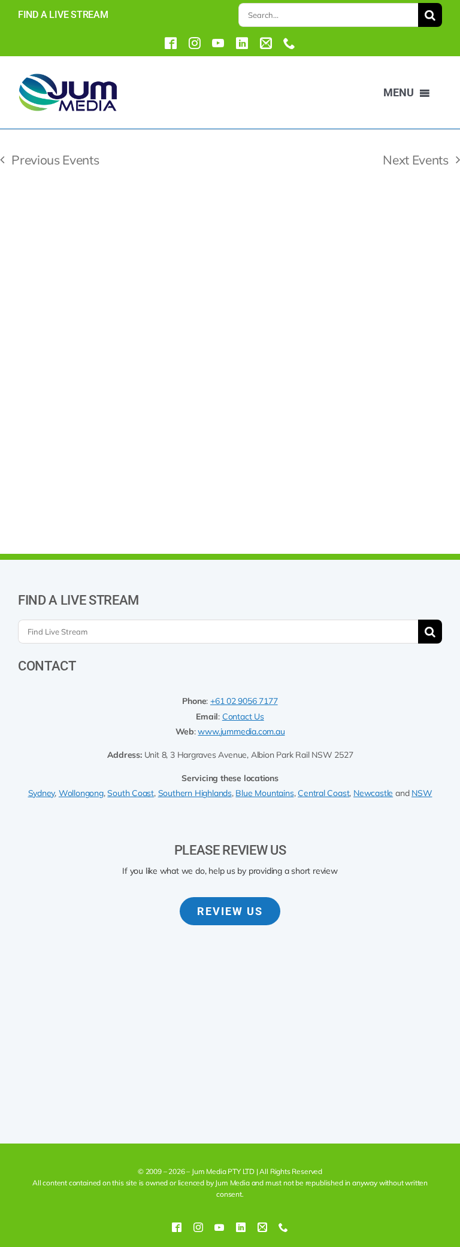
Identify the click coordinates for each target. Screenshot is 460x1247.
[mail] (266, 43)
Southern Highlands (195, 793)
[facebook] (171, 43)
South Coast (130, 793)
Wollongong (81, 793)
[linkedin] (242, 43)
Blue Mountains (264, 793)
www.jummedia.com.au (241, 731)
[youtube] (218, 43)
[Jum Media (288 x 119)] (67, 77)
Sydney (41, 793)
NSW (421, 793)
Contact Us (243, 716)
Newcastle (373, 793)
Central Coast (323, 793)
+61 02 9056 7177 (244, 701)
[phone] (289, 43)
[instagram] (195, 43)
